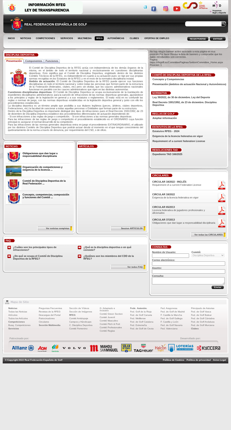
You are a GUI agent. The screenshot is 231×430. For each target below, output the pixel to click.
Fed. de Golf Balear (201, 315)
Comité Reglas (107, 331)
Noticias (12, 308)
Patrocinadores (47, 318)
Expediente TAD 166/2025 (167, 154)
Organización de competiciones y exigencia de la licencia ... (42, 168)
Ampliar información (164, 118)
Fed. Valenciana (169, 328)
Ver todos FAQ (135, 267)
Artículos (12, 315)
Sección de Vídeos (79, 308)
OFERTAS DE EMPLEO (156, 38)
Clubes (195, 328)
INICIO (11, 38)
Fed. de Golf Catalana (141, 322)
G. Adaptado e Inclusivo (107, 309)
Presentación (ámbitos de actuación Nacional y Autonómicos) (189, 84)
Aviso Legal (219, 360)
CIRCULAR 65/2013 (163, 207)
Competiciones (16, 322)
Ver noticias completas (57, 228)
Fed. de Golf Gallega (171, 318)
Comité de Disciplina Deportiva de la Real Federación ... (44, 182)
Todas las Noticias (17, 311)
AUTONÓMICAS (115, 38)
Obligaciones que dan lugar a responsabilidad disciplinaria (40, 154)
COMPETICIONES (45, 38)
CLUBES (134, 38)
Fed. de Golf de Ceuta (142, 328)
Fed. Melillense (138, 318)
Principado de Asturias (202, 308)
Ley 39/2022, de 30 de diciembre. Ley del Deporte (181, 97)
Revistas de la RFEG (49, 311)
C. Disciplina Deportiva (80, 325)
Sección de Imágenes (80, 311)
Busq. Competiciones (19, 325)
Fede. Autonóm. (138, 308)
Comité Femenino (78, 328)
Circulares (44, 322)
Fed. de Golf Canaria (141, 315)
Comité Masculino (109, 320)
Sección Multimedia (49, 325)
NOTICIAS (24, 38)
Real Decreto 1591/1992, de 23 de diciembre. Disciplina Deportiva (184, 103)
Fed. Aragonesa (169, 308)
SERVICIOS (66, 38)
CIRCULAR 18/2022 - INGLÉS (169, 181)
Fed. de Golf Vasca (201, 311)
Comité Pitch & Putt (110, 324)
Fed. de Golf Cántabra (203, 318)
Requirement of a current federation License (178, 141)
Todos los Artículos (18, 318)
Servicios (13, 328)
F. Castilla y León (169, 322)
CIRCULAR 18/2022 (163, 194)
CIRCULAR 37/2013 (163, 219)
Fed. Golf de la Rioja (141, 311)
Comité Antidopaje (78, 318)
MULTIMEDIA (84, 38)
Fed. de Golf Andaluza (203, 322)
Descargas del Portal (49, 315)
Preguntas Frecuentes (50, 308)
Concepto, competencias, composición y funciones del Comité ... (46, 196)
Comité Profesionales (111, 327)
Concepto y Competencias (168, 79)
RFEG (99, 38)
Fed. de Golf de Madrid (173, 311)
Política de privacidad (199, 360)
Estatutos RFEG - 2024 (165, 131)
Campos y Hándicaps (80, 322)
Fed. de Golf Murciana (202, 325)
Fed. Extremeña (138, 325)
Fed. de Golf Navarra (171, 325)
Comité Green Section (111, 314)
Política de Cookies (173, 360)
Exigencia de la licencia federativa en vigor (177, 136)
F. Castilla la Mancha (171, 315)
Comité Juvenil (107, 317)
